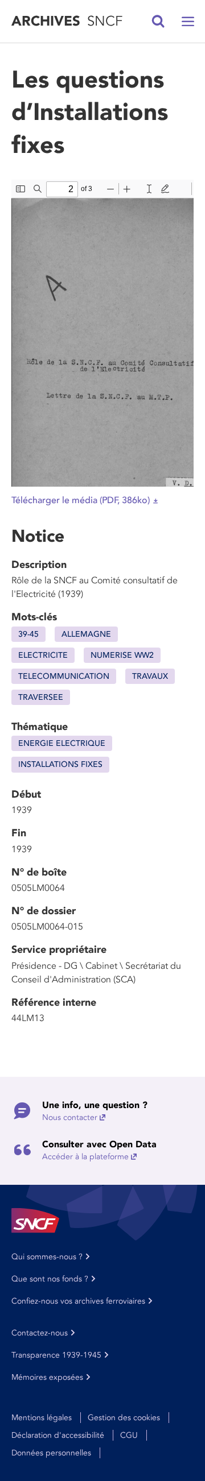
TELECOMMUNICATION (63, 676)
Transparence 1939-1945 (56, 1355)
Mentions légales (41, 1417)
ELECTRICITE (43, 655)
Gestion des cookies (124, 1417)
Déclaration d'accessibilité (57, 1435)
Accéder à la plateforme (85, 1156)
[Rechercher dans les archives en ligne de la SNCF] (158, 21)
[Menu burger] (187, 21)
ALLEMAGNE (86, 634)
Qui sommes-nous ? (47, 1257)
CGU (129, 1435)
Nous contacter (69, 1117)
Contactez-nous (39, 1333)
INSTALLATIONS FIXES (60, 764)
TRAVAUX (150, 676)
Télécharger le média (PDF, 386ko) (80, 500)
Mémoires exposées (47, 1377)
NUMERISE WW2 (122, 655)
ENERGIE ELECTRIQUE (61, 743)
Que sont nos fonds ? (49, 1279)
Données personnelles (51, 1453)
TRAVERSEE (40, 697)
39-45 (28, 634)
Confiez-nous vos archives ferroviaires (78, 1301)
